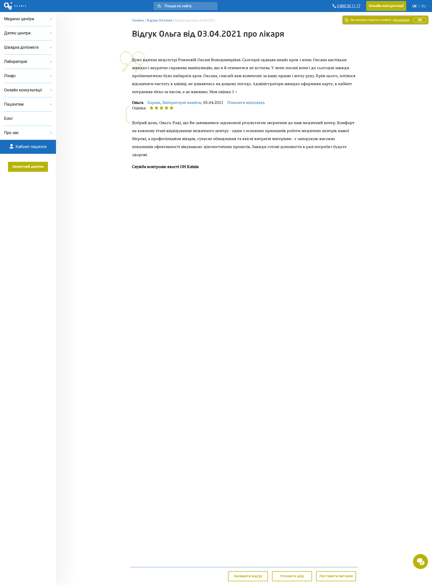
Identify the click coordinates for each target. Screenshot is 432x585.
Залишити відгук (248, 576)
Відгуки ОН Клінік (159, 20)
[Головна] (15, 6)
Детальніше (401, 20)
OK (420, 20)
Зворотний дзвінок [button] (28, 167)
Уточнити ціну (292, 576)
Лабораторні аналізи (181, 102)
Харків (153, 102)
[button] (186, 6)
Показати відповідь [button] (246, 102)
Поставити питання (336, 576)
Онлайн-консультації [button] (386, 6)
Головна (138, 20)
